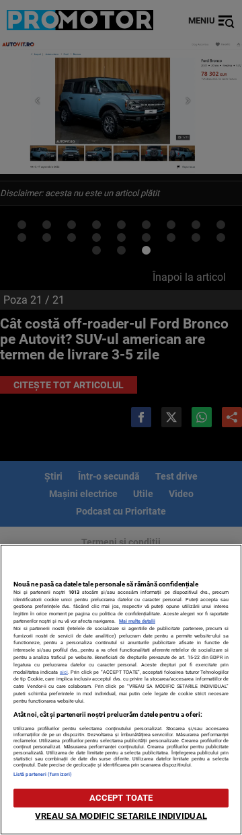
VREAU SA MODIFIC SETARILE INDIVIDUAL (121, 816)
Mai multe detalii (137, 621)
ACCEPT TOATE (121, 798)
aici (64, 672)
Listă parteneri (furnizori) (42, 774)
